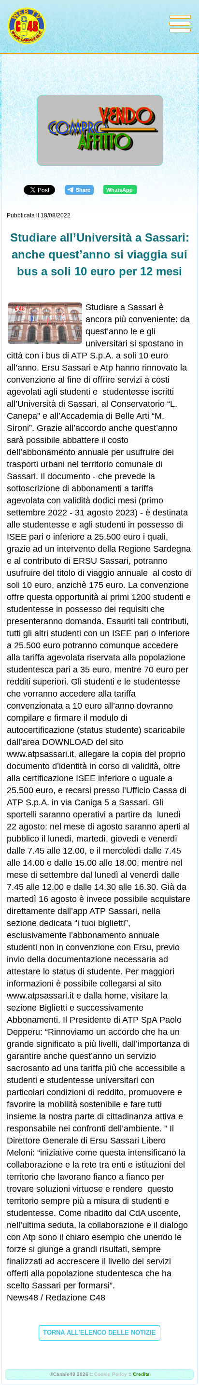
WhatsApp (119, 190)
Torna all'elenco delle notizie (99, 1332)
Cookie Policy (110, 1374)
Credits (141, 1374)
